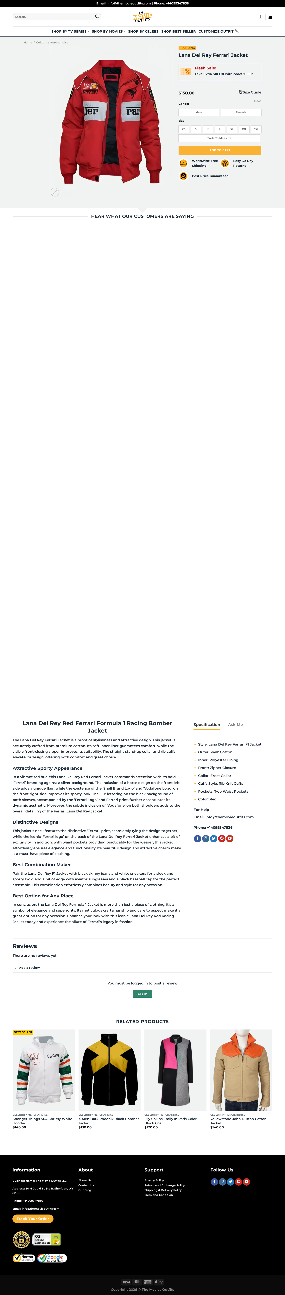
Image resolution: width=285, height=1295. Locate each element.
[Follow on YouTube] (229, 838)
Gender (184, 103)
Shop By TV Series (69, 31)
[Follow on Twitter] (213, 838)
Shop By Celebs (143, 31)
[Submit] (97, 16)
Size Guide (252, 92)
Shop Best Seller (178, 31)
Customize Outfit (216, 31)
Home (28, 42)
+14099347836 (219, 827)
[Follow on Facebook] (197, 838)
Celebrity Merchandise (52, 42)
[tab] (206, 725)
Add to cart (220, 150)
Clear (257, 101)
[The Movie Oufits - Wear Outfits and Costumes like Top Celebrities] (142, 16)
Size (181, 120)
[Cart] (270, 16)
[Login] (261, 16)
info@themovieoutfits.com (230, 817)
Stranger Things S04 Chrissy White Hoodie (42, 1121)
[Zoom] (55, 192)
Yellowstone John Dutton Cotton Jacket (238, 1121)
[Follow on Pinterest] (221, 838)
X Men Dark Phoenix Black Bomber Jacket (109, 1121)
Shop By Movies (107, 31)
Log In (142, 994)
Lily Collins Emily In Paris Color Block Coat (170, 1121)
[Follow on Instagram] (205, 838)
